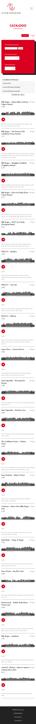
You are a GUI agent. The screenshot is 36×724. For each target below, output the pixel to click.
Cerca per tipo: (10, 64)
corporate (12, 124)
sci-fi (7, 216)
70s (5, 564)
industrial (22, 155)
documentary (22, 185)
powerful (11, 469)
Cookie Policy (18, 720)
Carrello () (25, 35)
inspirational (4, 277)
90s (5, 124)
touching (25, 277)
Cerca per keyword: (12, 44)
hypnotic (18, 155)
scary (13, 630)
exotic (2, 246)
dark (16, 153)
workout (18, 126)
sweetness (27, 342)
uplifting (10, 126)
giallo (32, 185)
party (2, 126)
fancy (27, 340)
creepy (11, 628)
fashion (22, 124)
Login (33, 35)
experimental (4, 155)
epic (19, 124)
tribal (19, 187)
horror (30, 214)
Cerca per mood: (11, 54)
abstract (6, 153)
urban (13, 126)
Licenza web (7, 83)
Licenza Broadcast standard (11, 87)
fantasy (3, 501)
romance (3, 310)
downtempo (12, 275)
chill (5, 340)
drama (22, 153)
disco (16, 124)
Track (3, 271)
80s (5, 499)
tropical (3, 404)
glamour (27, 124)
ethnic (26, 214)
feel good (28, 373)
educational (22, 499)
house (30, 124)
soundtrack (5, 157)
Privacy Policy (18, 717)
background (11, 153)
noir (7, 187)
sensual (16, 277)
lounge (9, 277)
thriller (15, 187)
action (8, 124)
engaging (32, 153)
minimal (27, 155)
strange (11, 216)
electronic (26, 153)
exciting (20, 340)
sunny (5, 126)
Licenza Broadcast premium (11, 91)
